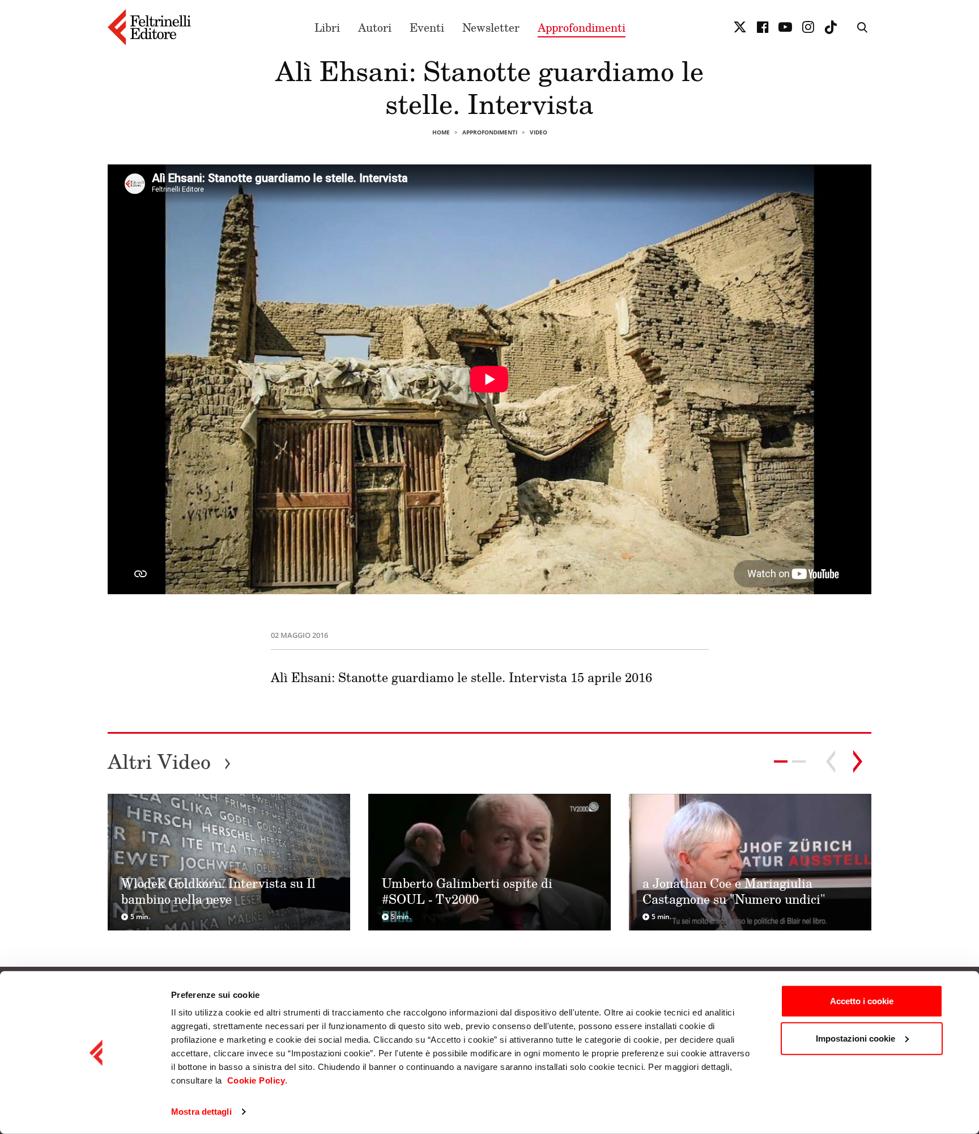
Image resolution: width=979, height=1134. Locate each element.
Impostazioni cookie (855, 1038)
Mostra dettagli (201, 1111)
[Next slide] (857, 761)
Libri (327, 27)
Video (538, 132)
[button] (799, 761)
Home (441, 132)
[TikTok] (830, 27)
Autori (374, 27)
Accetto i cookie (861, 1001)
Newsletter (491, 27)
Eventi (427, 27)
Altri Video (169, 761)
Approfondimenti (581, 27)
